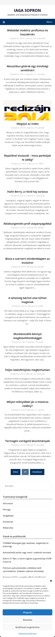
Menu (49, 21)
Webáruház (8, 527)
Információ (8, 503)
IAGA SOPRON (27, 10)
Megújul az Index (28, 124)
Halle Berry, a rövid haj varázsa (27, 191)
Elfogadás (27, 612)
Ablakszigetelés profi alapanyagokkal (27, 223)
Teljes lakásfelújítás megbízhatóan (27, 370)
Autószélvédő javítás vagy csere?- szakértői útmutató (27, 552)
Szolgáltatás (8, 515)
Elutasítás (27, 619)
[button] (51, 580)
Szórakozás (8, 521)
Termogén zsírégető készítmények (27, 441)
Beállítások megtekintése (27, 627)
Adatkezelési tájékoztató (27, 633)
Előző (15, 472)
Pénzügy (7, 509)
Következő (37, 472)
